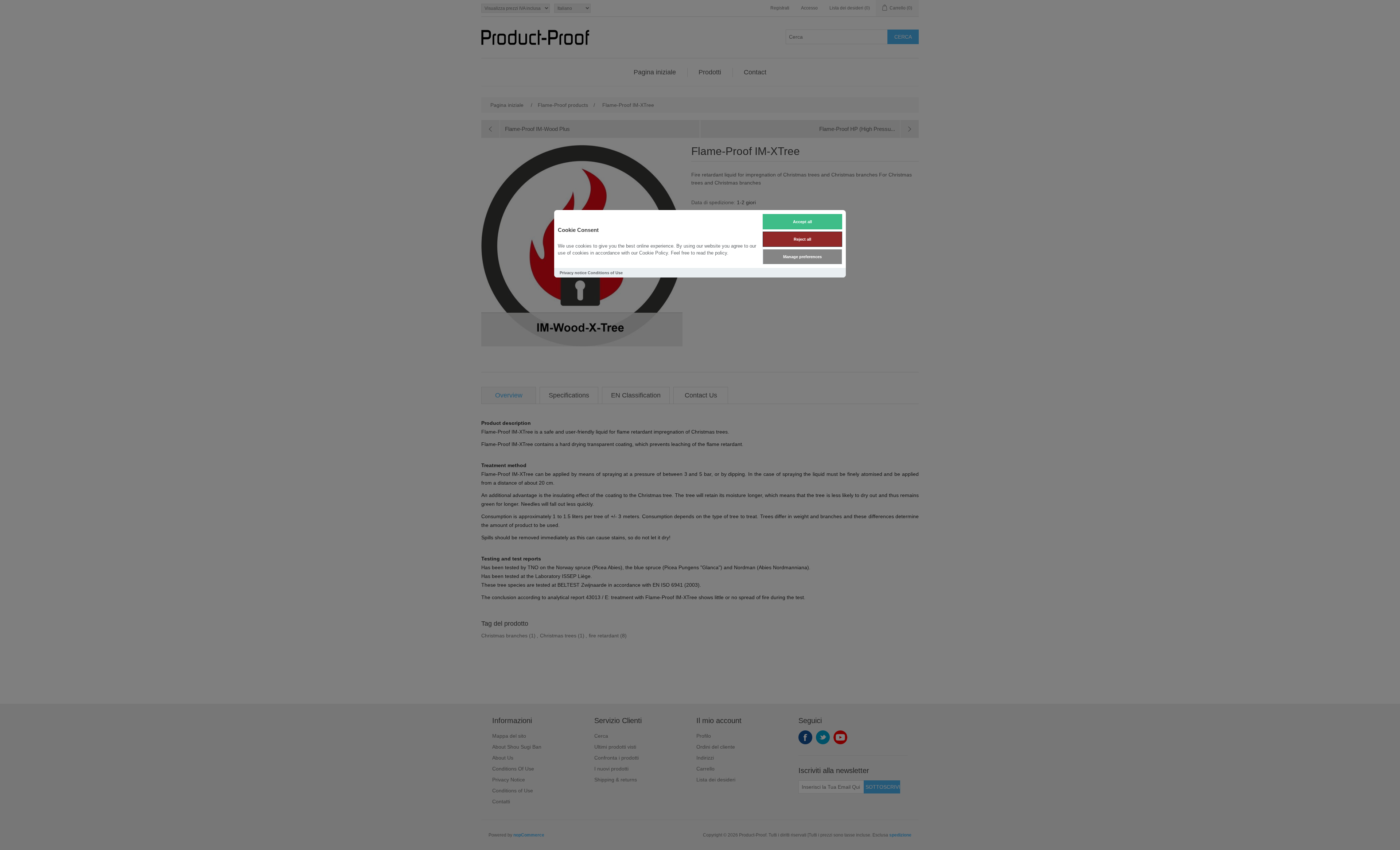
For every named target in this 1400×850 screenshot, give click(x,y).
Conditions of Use (605, 273)
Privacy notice (573, 273)
